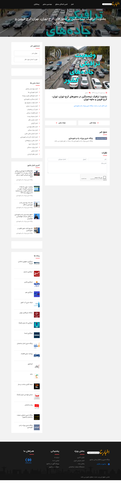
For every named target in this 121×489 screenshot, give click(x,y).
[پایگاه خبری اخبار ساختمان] (37, 345)
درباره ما (56, 457)
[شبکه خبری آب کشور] (37, 304)
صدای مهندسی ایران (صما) (25, 395)
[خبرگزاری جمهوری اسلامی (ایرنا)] (37, 263)
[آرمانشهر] (37, 366)
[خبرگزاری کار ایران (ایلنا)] (37, 325)
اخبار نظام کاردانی (32, 154)
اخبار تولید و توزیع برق (31, 103)
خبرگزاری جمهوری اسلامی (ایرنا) (25, 262)
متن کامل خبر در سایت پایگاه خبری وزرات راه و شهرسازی (90, 106)
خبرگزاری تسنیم (28, 272)
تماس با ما (56, 460)
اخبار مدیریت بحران (32, 106)
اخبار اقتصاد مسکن (32, 113)
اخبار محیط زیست (32, 116)
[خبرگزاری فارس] (37, 284)
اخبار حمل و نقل (33, 120)
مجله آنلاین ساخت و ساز (25, 384)
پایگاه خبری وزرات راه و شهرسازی (24, 180)
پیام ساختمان (29, 405)
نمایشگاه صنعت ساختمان (76, 467)
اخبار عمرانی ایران (79, 460)
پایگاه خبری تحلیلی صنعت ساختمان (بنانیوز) (25, 416)
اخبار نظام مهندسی (32, 127)
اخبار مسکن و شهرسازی (31, 99)
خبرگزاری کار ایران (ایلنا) (26, 323)
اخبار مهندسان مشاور (32, 89)
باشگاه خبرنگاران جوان (26, 313)
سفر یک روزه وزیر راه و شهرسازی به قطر (26, 204)
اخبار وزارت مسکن (32, 147)
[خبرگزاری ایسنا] (37, 335)
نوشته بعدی (62, 123)
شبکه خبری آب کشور (27, 302)
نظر (86, 93)
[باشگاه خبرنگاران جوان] (37, 314)
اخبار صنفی (34, 151)
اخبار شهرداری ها (33, 92)
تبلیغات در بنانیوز (54, 467)
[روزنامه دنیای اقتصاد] (37, 355)
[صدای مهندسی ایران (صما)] (37, 396)
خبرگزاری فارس (28, 282)
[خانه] (37, 376)
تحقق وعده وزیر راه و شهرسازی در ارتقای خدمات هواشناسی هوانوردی (24, 216)
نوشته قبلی (92, 123)
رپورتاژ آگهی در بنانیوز (53, 464)
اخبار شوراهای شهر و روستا (30, 96)
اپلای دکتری (80, 457)
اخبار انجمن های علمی (31, 134)
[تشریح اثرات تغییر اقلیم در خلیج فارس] (37, 230)
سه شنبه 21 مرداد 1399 (98, 93)
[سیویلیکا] (28, 460)
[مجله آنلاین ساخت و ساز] (37, 386)
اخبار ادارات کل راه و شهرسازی (29, 137)
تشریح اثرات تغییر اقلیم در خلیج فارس (25, 229)
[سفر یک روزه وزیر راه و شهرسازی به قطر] (37, 204)
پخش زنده (81, 464)
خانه (64, 27)
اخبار (58, 27)
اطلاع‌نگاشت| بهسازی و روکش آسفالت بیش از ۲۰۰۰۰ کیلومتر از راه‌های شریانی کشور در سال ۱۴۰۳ (24, 174)
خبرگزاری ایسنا (28, 333)
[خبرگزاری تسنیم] (37, 274)
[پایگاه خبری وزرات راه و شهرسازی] (37, 427)
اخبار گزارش (34, 123)
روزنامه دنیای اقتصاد (27, 354)
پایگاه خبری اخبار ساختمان (25, 343)
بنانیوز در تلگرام (101, 464)
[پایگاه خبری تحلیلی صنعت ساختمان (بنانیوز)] (37, 417)
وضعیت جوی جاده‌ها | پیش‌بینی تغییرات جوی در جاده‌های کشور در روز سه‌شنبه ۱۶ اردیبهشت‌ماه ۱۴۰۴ (24, 190)
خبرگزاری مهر (29, 292)
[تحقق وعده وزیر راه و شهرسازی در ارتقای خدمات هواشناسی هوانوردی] (37, 216)
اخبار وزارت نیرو (33, 144)
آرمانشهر (30, 364)
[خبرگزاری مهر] (37, 294)
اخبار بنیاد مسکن (33, 130)
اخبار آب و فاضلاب (32, 109)
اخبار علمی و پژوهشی (31, 140)
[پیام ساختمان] (37, 407)
